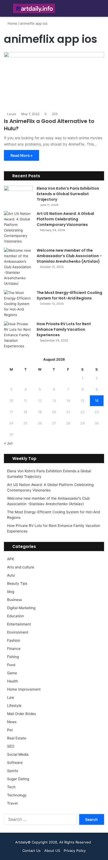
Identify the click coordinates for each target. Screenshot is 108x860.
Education (15, 616)
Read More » (21, 155)
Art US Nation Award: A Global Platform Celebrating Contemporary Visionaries (65, 219)
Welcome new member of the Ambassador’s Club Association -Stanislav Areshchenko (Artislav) (69, 256)
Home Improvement (24, 689)
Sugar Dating (18, 779)
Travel (12, 803)
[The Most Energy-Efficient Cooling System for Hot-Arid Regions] (18, 304)
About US (52, 850)
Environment (17, 632)
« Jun (8, 443)
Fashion (13, 640)
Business (14, 600)
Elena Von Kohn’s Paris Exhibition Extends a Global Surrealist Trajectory (68, 194)
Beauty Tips (17, 583)
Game (12, 673)
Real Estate (16, 738)
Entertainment (19, 624)
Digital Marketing (21, 608)
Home (12, 23)
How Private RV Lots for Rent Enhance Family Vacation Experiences (64, 329)
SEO (10, 746)
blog (10, 591)
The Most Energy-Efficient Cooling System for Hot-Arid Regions (69, 295)
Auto (11, 575)
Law (10, 697)
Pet (10, 730)
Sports (12, 771)
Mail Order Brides (21, 714)
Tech (11, 787)
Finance (13, 648)
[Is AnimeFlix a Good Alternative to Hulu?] (54, 80)
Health (12, 681)
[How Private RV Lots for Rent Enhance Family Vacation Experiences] (18, 335)
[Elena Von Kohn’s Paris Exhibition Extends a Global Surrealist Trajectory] (18, 195)
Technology (17, 795)
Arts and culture (20, 567)
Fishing (13, 657)
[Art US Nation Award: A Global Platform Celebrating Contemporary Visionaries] (18, 227)
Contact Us (31, 850)
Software (15, 762)
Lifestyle (14, 705)
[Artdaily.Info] (34, 8)
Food (11, 665)
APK (10, 559)
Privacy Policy (75, 850)
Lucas (11, 114)
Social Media (18, 754)
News (12, 722)
